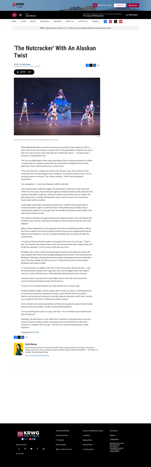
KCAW (36, 332)
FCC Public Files (115, 445)
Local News (86, 435)
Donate (134, 5)
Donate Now (114, 431)
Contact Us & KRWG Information (93, 431)
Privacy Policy (114, 451)
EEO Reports (114, 446)
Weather (112, 435)
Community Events (62, 435)
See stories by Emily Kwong (37, 355)
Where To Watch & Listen (64, 449)
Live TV (121, 5)
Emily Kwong (26, 64)
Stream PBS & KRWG (62, 431)
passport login (105, 5)
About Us (70, 21)
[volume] (20, 15)
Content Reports (115, 450)
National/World (87, 445)
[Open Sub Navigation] (18, 21)
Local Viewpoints (88, 449)
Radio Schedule (61, 445)
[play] (14, 15)
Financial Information (117, 448)
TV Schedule (60, 440)
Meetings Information (117, 443)
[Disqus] (75, 395)
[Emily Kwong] (18, 349)
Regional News (87, 440)
